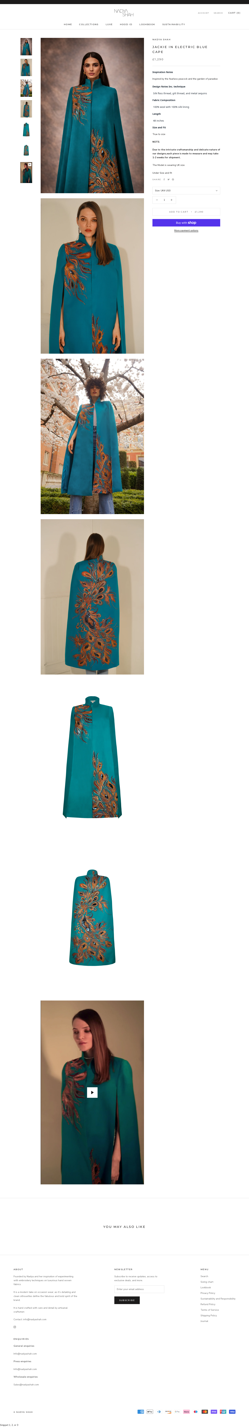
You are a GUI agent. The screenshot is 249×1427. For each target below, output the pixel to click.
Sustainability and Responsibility (218, 1298)
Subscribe (127, 1300)
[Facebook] (164, 179)
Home (68, 24)
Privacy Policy (208, 1293)
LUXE (109, 24)
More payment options (186, 230)
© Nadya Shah (23, 1412)
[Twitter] (169, 179)
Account (203, 13)
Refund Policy (208, 1304)
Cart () (234, 13)
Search (218, 13)
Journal (204, 1321)
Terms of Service (210, 1310)
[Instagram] (15, 1327)
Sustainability (173, 24)
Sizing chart (207, 1282)
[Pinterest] (173, 179)
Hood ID (126, 24)
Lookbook (147, 24)
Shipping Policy (209, 1315)
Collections (88, 24)
